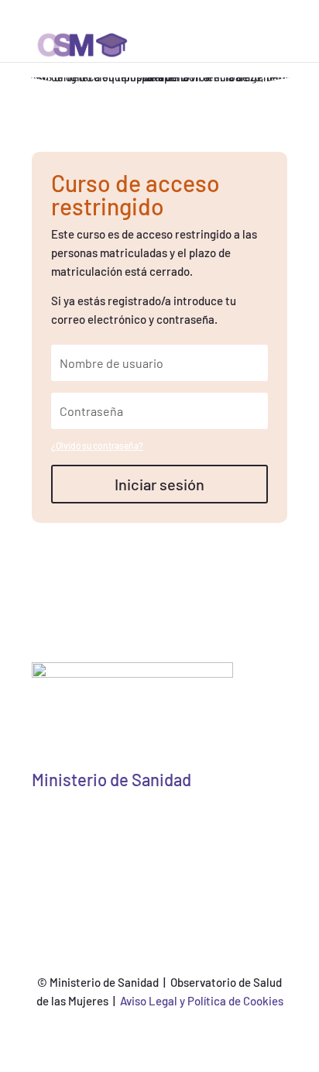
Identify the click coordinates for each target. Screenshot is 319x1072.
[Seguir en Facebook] (144, 831)
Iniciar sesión (159, 484)
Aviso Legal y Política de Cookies (201, 1001)
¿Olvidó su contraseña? (97, 445)
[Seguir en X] (113, 831)
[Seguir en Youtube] (175, 831)
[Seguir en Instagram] (206, 831)
